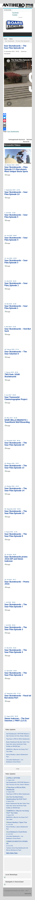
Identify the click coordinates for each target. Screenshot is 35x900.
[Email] (17, 123)
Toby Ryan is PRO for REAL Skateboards (18, 739)
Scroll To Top (28, 893)
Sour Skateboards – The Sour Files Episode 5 (15, 628)
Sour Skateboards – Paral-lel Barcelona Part (17, 696)
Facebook (15, 12)
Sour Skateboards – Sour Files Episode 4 (16, 238)
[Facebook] (17, 114)
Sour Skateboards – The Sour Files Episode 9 (15, 535)
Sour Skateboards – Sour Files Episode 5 (16, 215)
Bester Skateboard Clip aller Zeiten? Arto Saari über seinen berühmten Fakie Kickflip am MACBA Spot (17, 744)
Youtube (14, 15)
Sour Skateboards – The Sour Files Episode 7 (15, 605)
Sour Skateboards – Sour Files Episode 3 (16, 261)
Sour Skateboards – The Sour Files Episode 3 (15, 651)
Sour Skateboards (13, 131)
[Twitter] (17, 117)
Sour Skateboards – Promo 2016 (16, 582)
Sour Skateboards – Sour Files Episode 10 (16, 193)
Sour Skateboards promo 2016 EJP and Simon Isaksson (15, 558)
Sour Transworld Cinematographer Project (15, 398)
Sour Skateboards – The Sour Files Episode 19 (15, 443)
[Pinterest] (17, 120)
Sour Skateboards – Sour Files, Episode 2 (16, 284)
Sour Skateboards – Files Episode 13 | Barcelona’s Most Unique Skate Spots (16, 169)
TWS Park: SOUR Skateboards (12, 375)
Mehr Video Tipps (12, 853)
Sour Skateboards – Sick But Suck (17, 329)
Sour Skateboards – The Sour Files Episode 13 (15, 512)
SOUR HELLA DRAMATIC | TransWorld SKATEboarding (17, 421)
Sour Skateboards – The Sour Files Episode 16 (15, 46)
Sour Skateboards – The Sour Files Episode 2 (15, 673)
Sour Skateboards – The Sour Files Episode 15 (15, 466)
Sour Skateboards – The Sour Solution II (15, 352)
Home (5, 39)
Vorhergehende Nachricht (16, 139)
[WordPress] (17, 126)
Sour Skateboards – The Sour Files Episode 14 (15, 489)
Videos (11, 39)
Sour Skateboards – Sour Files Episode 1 (16, 307)
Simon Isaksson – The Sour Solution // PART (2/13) (16, 719)
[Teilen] (17, 129)
